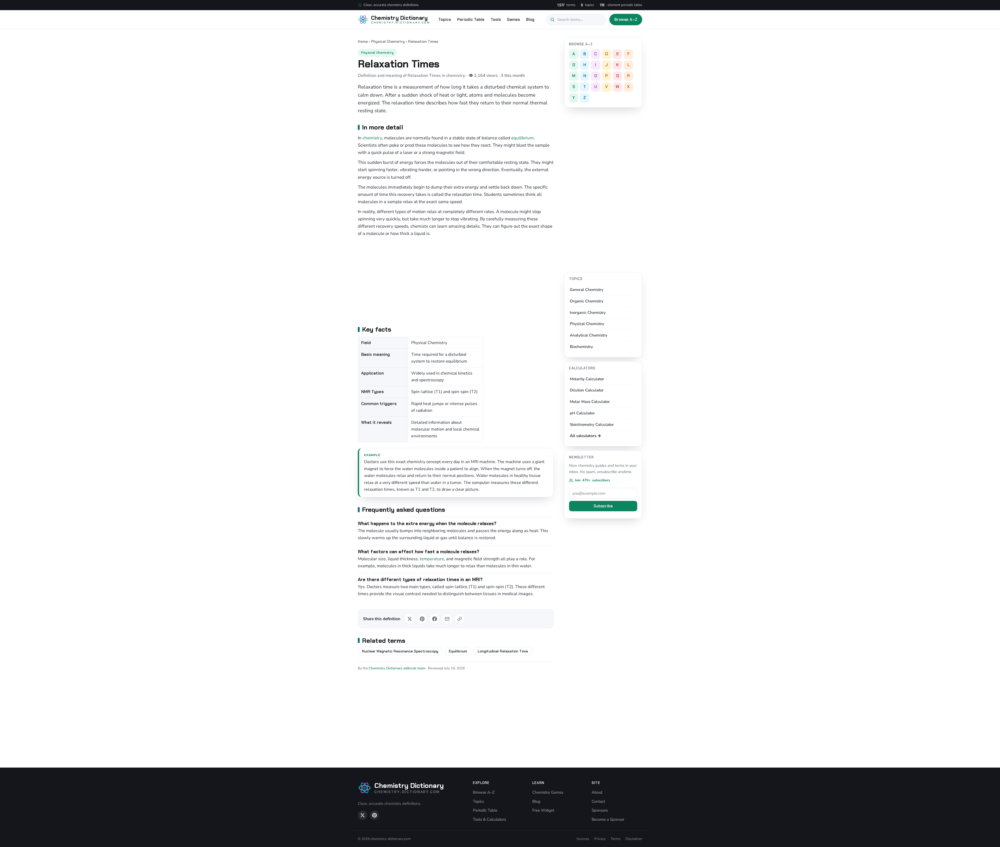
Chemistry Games (547, 792)
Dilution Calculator (587, 390)
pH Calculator (582, 413)
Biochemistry (581, 346)
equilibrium (522, 138)
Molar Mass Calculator (590, 401)
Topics (444, 19)
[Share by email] (447, 619)
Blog (530, 19)
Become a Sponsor (608, 819)
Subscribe (603, 506)
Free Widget (543, 810)
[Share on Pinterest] (422, 619)
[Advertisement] (456, 280)
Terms (616, 838)
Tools (496, 19)
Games (513, 19)
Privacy (600, 838)
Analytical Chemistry (588, 335)
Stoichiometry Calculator (592, 424)
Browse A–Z (626, 19)
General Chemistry (586, 289)
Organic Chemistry (586, 301)
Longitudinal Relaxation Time (503, 651)
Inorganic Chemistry (588, 312)
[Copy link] (459, 619)
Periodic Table (470, 19)
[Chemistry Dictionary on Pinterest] (374, 815)
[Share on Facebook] (434, 619)
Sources (583, 838)
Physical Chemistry (388, 41)
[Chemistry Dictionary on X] (362, 815)
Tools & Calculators (489, 819)
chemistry (372, 138)
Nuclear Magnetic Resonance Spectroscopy (400, 651)
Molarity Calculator (587, 379)
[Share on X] (409, 619)
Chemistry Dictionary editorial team (397, 668)
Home (363, 41)
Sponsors (600, 810)
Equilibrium (458, 651)
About (597, 792)
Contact (598, 801)
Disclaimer (634, 838)
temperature (432, 559)
